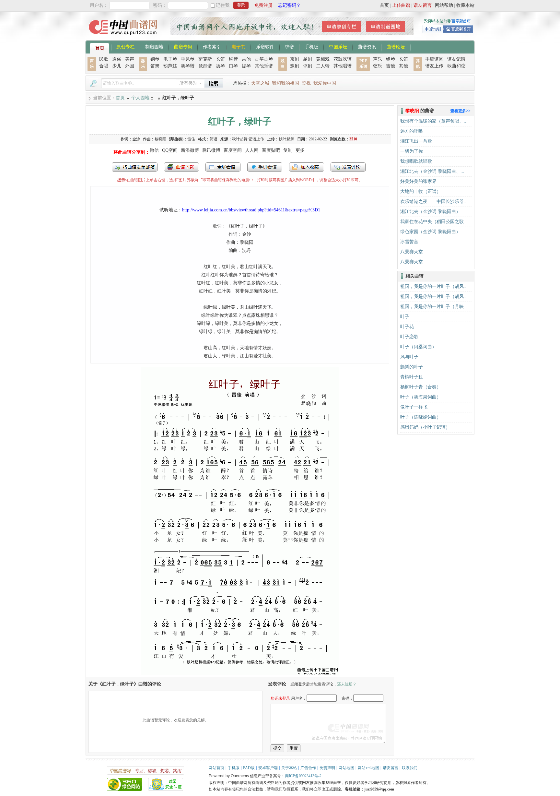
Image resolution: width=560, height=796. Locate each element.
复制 (287, 150)
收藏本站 (465, 5)
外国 (129, 66)
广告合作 (308, 768)
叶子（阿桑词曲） (418, 346)
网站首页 (216, 768)
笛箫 (154, 66)
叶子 (404, 316)
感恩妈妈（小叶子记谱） (425, 427)
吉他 (246, 59)
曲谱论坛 (396, 46)
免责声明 (327, 768)
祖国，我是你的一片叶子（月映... (434, 306)
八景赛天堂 (411, 251)
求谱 (289, 46)
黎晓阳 (160, 139)
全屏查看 (222, 167)
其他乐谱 (264, 66)
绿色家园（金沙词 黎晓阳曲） (430, 231)
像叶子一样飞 (413, 407)
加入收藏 (306, 167)
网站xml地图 (368, 768)
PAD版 (249, 768)
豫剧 (294, 66)
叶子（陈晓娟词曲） (420, 417)
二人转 (323, 66)
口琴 (233, 66)
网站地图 (346, 768)
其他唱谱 (342, 66)
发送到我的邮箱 (135, 167)
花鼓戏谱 (342, 59)
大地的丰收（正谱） (420, 191)
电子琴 (170, 59)
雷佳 (191, 139)
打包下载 (181, 167)
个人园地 (140, 97)
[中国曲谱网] (124, 37)
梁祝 (306, 83)
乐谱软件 (265, 46)
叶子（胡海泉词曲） (420, 397)
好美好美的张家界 (418, 181)
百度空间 (233, 150)
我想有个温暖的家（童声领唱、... (434, 121)
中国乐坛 (338, 46)
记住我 (222, 5)
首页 (384, 5)
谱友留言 (423, 5)
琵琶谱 (205, 66)
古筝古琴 (264, 59)
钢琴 (154, 59)
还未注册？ (346, 684)
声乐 (377, 59)
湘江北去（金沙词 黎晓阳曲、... (432, 171)
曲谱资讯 (367, 46)
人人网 (252, 150)
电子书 (238, 46)
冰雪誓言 (409, 241)
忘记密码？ (289, 5)
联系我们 (409, 768)
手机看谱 (265, 167)
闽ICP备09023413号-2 (303, 776)
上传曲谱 (401, 5)
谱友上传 (434, 66)
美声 (129, 59)
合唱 (103, 66)
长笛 (220, 59)
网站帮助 (444, 5)
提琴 (246, 66)
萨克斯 (205, 59)
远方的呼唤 (411, 131)
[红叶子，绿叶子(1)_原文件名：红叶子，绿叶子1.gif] (240, 673)
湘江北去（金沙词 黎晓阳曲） (430, 211)
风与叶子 (409, 356)
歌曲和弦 (456, 66)
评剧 (307, 66)
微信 (154, 150)
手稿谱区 (434, 59)
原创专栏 (125, 46)
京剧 (294, 59)
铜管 (233, 59)
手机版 (311, 46)
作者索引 (212, 46)
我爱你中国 (324, 83)
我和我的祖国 (285, 83)
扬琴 (220, 66)
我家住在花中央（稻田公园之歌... (434, 221)
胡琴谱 (187, 66)
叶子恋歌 (409, 336)
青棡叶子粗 (411, 376)
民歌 (103, 59)
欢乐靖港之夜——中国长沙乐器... (434, 201)
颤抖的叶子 (411, 366)
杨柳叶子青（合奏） (420, 387)
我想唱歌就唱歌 (416, 161)
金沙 (136, 139)
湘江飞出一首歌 (416, 141)
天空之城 (260, 83)
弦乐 (377, 66)
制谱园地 (154, 46)
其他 (403, 66)
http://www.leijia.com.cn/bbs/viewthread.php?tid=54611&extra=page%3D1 (251, 210)
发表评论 (348, 167)
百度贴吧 (271, 150)
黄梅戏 (323, 59)
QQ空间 (170, 150)
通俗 (116, 59)
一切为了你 (411, 151)
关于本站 (289, 768)
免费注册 (263, 5)
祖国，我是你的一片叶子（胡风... (434, 286)
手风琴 (187, 59)
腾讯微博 (211, 150)
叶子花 (407, 326)
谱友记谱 (456, 59)
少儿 (116, 66)
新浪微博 (190, 150)
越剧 (307, 59)
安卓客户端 (268, 768)
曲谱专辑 (183, 46)
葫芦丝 (170, 66)
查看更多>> (460, 111)
